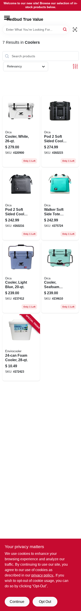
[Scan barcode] (75, 29)
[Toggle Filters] (75, 66)
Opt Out (45, 602)
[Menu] (7, 18)
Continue (17, 602)
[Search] (65, 29)
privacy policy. (42, 575)
